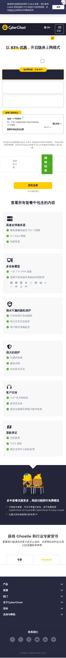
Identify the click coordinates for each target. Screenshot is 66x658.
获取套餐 (33, 185)
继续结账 (45, 164)
